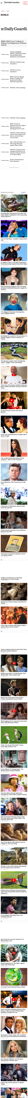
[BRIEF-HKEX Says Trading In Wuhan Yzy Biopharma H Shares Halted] (14, 33)
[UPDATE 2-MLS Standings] (5, 88)
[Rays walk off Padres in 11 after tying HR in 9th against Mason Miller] (5, 143)
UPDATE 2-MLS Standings (17, 87)
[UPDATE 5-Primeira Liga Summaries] (5, 63)
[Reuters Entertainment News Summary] (5, 160)
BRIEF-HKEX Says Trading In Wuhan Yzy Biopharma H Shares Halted (13, 43)
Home (2, 11)
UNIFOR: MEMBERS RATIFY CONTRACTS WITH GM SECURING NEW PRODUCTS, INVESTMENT (18, 54)
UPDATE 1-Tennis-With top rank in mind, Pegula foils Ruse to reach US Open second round (18, 135)
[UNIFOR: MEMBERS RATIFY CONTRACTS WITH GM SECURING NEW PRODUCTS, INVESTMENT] (5, 54)
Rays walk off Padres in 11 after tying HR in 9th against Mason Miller (17, 143)
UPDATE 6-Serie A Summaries (15, 70)
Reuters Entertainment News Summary (17, 160)
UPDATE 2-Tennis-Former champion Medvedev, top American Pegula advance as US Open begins (17, 152)
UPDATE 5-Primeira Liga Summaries (17, 62)
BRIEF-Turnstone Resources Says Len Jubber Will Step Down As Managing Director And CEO (18, 126)
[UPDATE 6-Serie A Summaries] (5, 71)
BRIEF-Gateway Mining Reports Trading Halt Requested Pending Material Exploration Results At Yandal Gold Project (17, 79)
